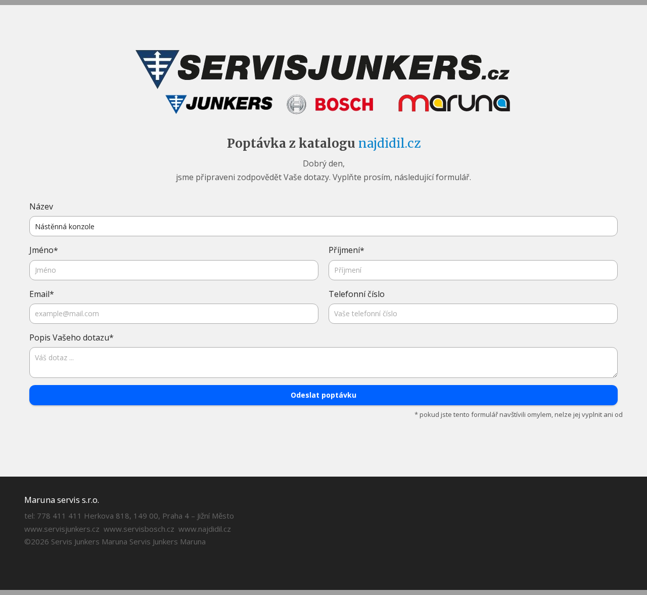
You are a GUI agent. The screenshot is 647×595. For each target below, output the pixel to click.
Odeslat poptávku (323, 395)
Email (41, 294)
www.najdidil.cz (204, 529)
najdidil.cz (389, 143)
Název (41, 206)
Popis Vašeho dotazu (71, 338)
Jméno (43, 250)
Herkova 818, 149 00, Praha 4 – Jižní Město (159, 516)
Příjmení (346, 250)
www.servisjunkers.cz (62, 529)
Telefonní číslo (357, 294)
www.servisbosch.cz (139, 529)
